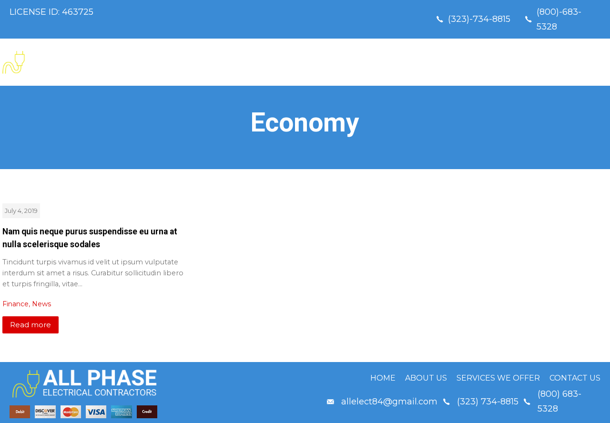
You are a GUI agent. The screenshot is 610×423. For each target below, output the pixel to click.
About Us (422, 62)
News (41, 304)
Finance (15, 304)
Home (369, 62)
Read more (30, 324)
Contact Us (577, 62)
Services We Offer (498, 62)
